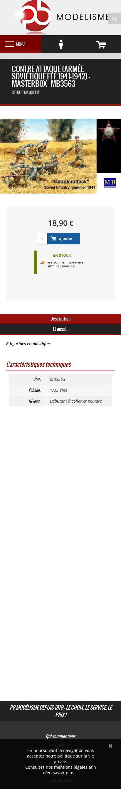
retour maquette (26, 92)
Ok (110, 746)
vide (101, 44)
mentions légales (71, 767)
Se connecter (61, 44)
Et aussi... (60, 329)
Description (60, 319)
